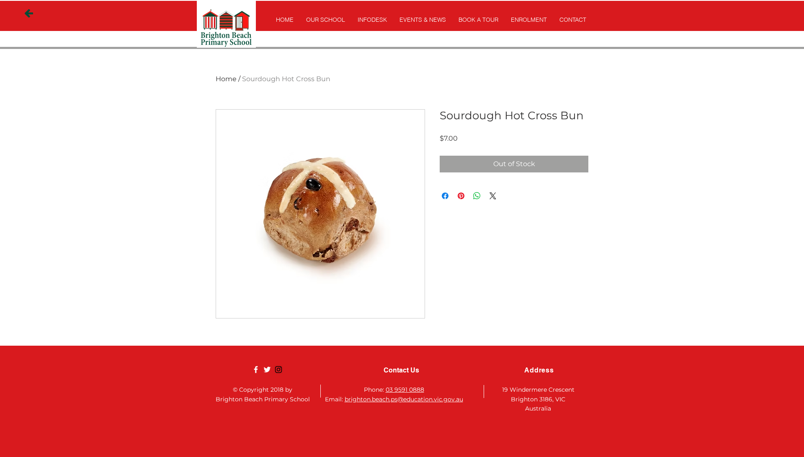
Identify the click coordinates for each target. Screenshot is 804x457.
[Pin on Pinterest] (461, 196)
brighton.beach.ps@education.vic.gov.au (404, 399)
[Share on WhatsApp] (477, 196)
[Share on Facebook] (445, 196)
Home (226, 79)
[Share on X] (493, 196)
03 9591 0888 (405, 389)
